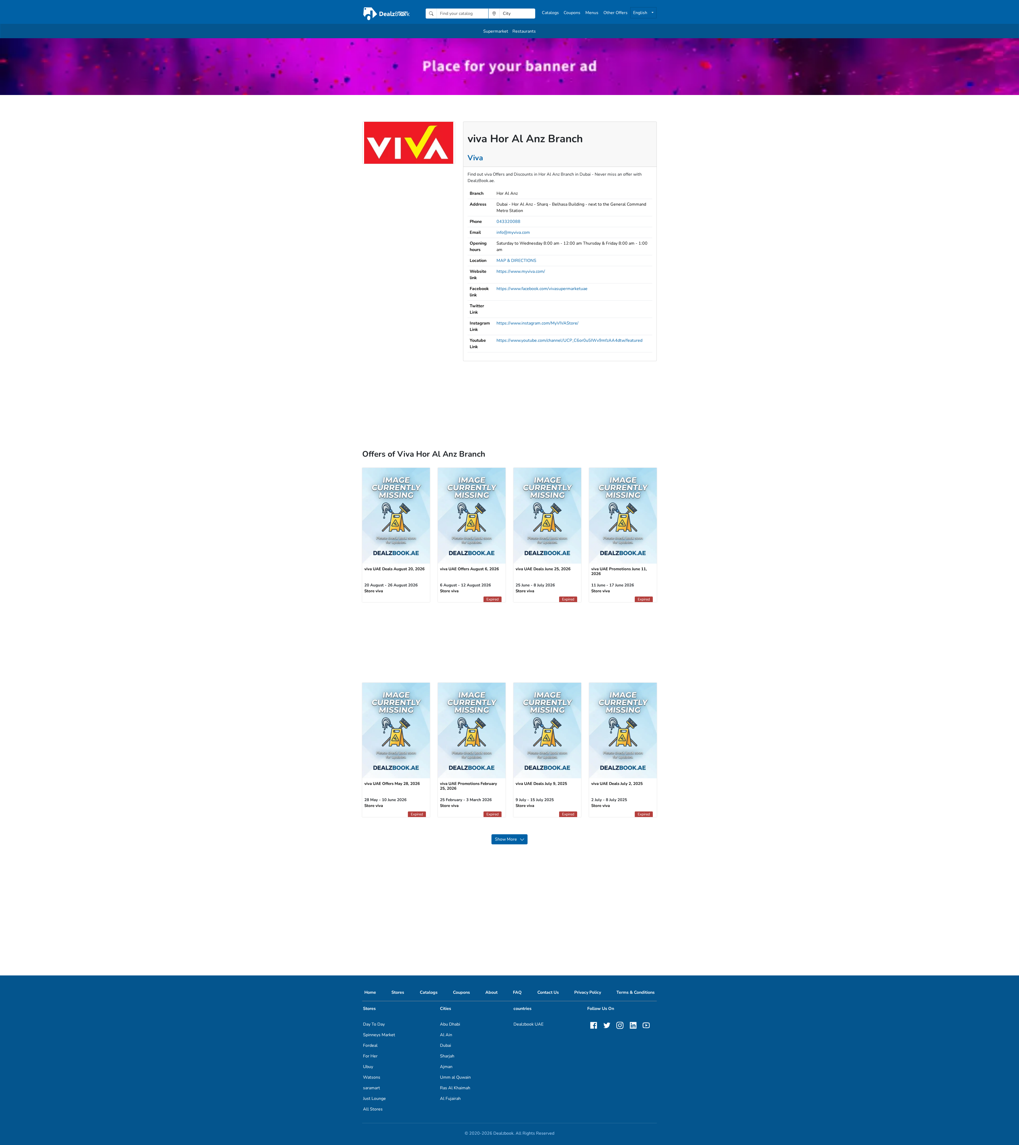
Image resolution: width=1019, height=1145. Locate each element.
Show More (507, 839)
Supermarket (495, 31)
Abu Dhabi (450, 1024)
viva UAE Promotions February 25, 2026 (468, 786)
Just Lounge (374, 1098)
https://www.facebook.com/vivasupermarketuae (542, 289)
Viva (475, 158)
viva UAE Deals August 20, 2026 (394, 569)
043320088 (508, 221)
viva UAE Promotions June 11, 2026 (619, 571)
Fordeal (370, 1045)
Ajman (446, 1067)
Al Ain (446, 1035)
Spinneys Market (379, 1035)
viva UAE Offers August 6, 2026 (469, 569)
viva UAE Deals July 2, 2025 (617, 783)
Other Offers (615, 13)
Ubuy (368, 1067)
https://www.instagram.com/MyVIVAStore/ (537, 323)
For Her (370, 1056)
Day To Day (374, 1024)
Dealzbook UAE (528, 1024)
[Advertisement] (509, 398)
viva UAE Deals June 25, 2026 (543, 569)
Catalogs (550, 13)
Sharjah (447, 1056)
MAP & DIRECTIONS (516, 260)
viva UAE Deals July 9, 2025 (541, 783)
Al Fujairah (450, 1098)
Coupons (572, 13)
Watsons (371, 1077)
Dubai (445, 1045)
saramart (371, 1088)
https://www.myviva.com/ (520, 271)
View (396, 514)
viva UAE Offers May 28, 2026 (392, 783)
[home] (386, 13)
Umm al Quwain (455, 1077)
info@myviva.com (513, 232)
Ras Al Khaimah (455, 1088)
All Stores (373, 1109)
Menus (591, 13)
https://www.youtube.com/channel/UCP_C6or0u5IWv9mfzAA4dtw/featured (569, 340)
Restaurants (524, 31)
